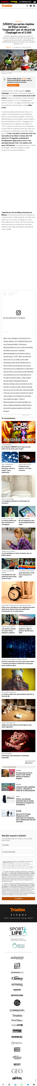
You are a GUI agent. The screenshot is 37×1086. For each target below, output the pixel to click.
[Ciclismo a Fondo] (17, 1031)
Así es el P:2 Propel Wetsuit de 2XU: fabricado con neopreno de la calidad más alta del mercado (25, 818)
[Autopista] (17, 958)
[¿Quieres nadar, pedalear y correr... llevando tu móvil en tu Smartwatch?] (8, 787)
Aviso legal (24, 918)
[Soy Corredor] (25, 2)
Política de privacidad (15, 918)
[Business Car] (17, 972)
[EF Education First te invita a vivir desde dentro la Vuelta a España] (8, 773)
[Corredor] (17, 1010)
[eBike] (17, 1057)
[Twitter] (9, 1084)
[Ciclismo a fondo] (14, 2)
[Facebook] (3, 1084)
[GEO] (17, 1071)
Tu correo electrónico (8, 852)
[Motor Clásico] (17, 978)
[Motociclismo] (17, 995)
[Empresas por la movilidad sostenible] (18, 945)
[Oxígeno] (17, 1043)
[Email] (34, 1084)
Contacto (6, 918)
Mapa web (30, 918)
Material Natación (18, 811)
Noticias (18, 21)
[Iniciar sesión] (31, 6)
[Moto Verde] (17, 990)
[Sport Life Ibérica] (18, 931)
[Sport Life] (17, 1002)
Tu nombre (5, 845)
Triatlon (8, 47)
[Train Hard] (17, 1049)
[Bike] (17, 1037)
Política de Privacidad (23, 873)
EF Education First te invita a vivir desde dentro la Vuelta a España (24, 776)
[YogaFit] (17, 1025)
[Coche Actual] (17, 966)
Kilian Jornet (25, 414)
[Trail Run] (17, 1020)
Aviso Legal (13, 873)
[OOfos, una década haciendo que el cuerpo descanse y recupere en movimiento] (8, 799)
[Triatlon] (6, 5)
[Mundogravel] (17, 1078)
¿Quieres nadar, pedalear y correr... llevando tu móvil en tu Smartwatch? (25, 789)
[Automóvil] (17, 984)
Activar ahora (12, 85)
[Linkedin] (15, 1084)
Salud (17, 796)
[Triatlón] (17, 1015)
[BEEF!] (17, 1064)
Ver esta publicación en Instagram (14, 318)
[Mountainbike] (5, 2)
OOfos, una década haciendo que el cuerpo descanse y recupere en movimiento (25, 802)
